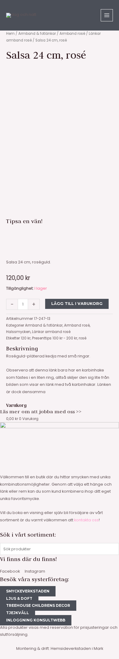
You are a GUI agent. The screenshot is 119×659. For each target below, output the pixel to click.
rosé (82, 338)
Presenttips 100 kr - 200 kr (54, 338)
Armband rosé (72, 33)
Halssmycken (18, 331)
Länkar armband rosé (51, 331)
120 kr (26, 338)
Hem (10, 33)
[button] (59, 233)
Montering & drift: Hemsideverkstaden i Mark (59, 648)
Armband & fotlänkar (37, 33)
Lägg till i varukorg (77, 303)
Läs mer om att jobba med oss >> (40, 411)
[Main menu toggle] (107, 15)
